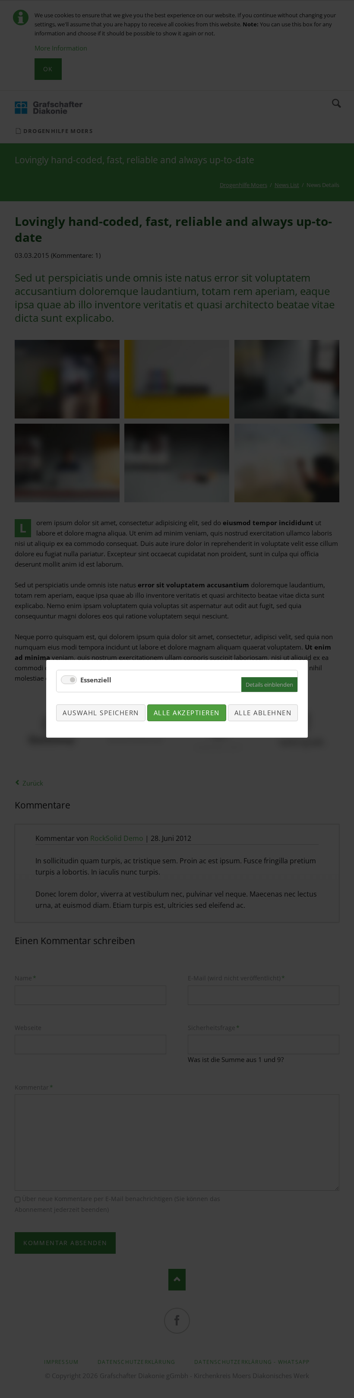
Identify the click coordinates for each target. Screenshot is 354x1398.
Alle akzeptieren (187, 712)
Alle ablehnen (263, 712)
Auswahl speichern (101, 712)
